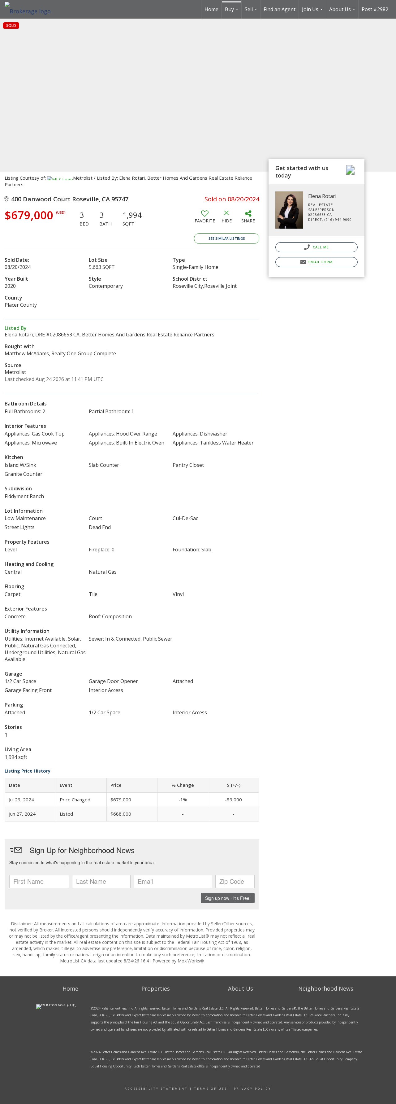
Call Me (320, 247)
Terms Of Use (210, 1089)
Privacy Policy (252, 1089)
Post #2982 (375, 9)
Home (211, 9)
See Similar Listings (227, 238)
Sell (252, 12)
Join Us (313, 12)
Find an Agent (279, 9)
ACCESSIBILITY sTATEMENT (156, 1089)
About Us (343, 12)
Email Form (320, 262)
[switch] (205, 219)
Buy (232, 12)
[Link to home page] (31, 9)
